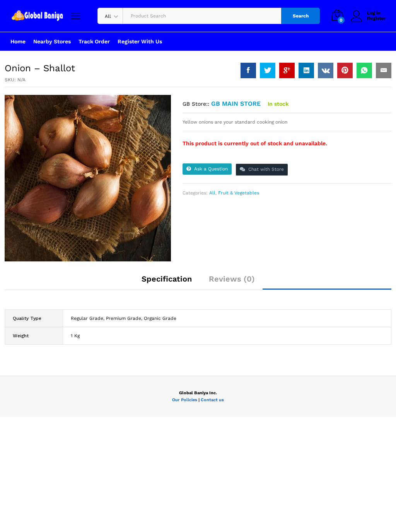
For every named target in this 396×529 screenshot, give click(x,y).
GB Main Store (236, 103)
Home (18, 41)
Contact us (212, 399)
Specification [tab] (167, 279)
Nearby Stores (52, 41)
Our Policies (184, 399)
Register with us (140, 41)
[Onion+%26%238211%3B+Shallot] (267, 70)
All (212, 193)
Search (301, 16)
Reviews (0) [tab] (232, 279)
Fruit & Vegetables (238, 193)
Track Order (94, 41)
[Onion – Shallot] (248, 70)
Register (376, 18)
